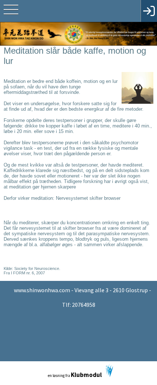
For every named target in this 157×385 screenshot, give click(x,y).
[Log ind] (149, 11)
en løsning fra (75, 375)
